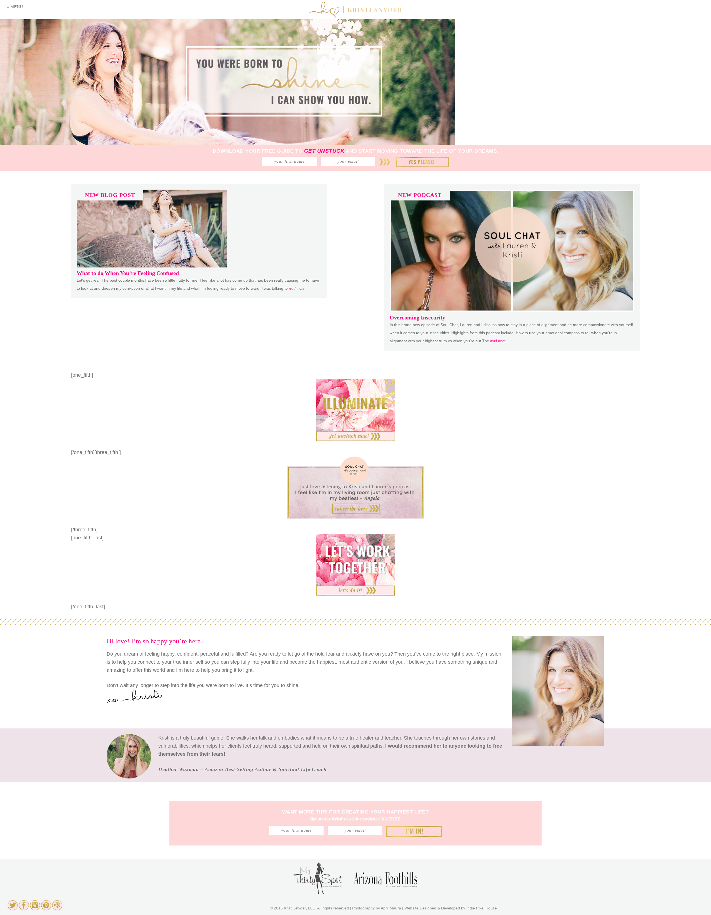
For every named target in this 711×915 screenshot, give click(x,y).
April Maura (391, 908)
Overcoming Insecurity (417, 317)
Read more (296, 288)
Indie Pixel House (481, 908)
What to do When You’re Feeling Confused (128, 273)
